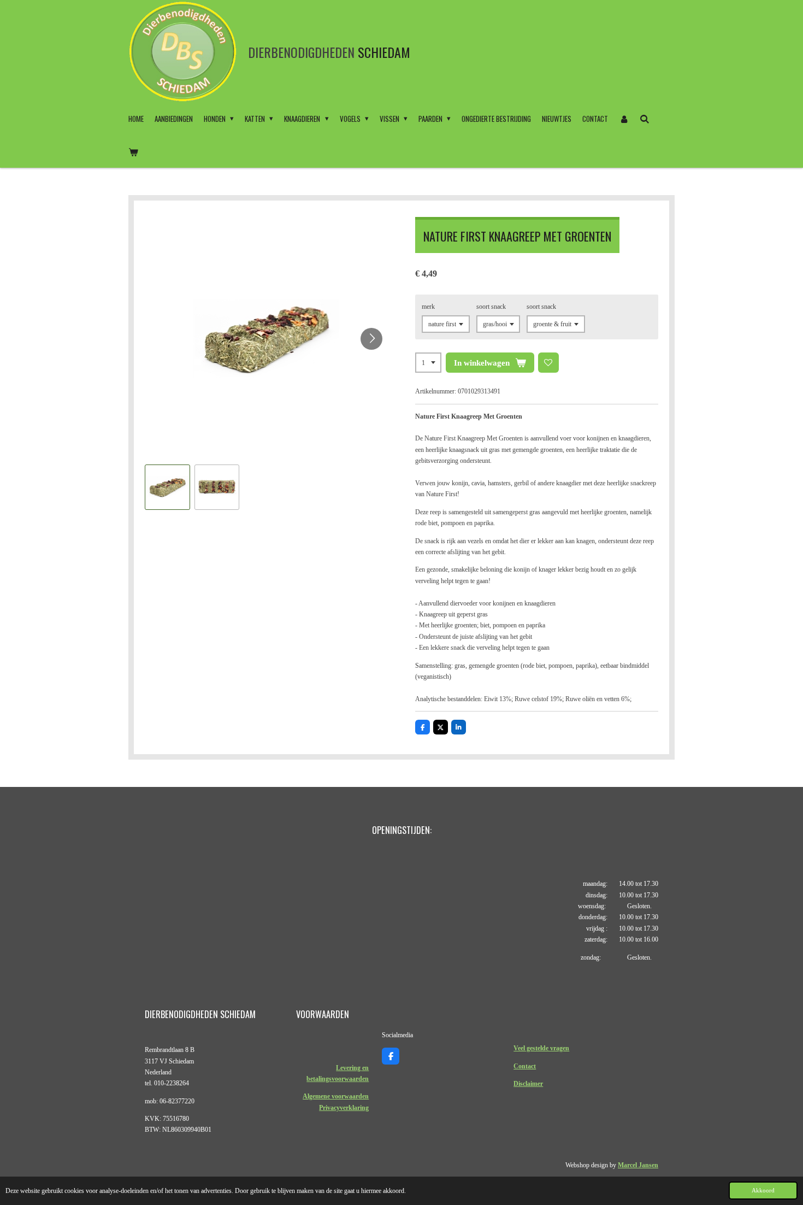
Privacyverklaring (344, 1108)
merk (428, 306)
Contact (524, 1066)
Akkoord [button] (763, 1190)
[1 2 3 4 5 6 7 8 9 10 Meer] (428, 362)
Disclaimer (528, 1084)
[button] (167, 487)
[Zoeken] (644, 118)
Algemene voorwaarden (336, 1096)
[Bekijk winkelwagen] (133, 151)
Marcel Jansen (638, 1165)
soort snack (491, 306)
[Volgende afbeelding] (371, 339)
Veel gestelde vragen (541, 1048)
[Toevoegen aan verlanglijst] (548, 362)
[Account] (623, 118)
